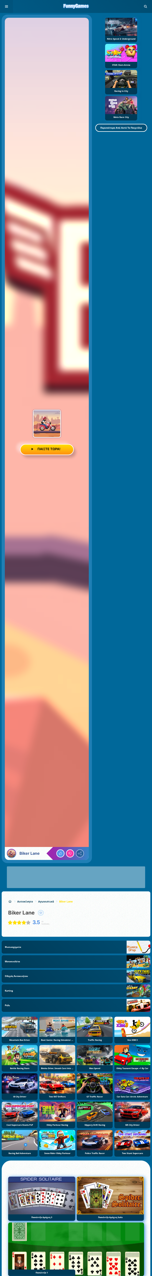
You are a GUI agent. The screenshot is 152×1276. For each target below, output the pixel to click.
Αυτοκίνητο (25, 901)
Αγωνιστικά (46, 901)
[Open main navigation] (6, 6)
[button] (145, 6)
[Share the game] (80, 853)
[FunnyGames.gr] (10, 901)
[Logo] (76, 6)
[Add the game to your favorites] (41, 913)
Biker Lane (66, 901)
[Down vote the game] (70, 853)
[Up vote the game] (60, 853)
